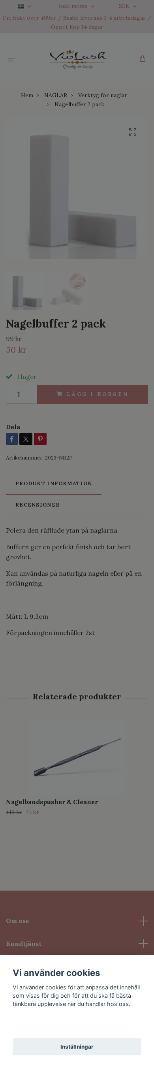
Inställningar (77, 1047)
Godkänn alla (77, 1026)
